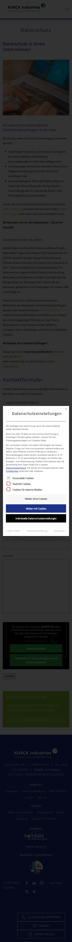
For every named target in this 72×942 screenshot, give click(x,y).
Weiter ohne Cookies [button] (36, 499)
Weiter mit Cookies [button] (36, 508)
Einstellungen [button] (12, 471)
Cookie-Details (13, 531)
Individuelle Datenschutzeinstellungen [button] (36, 518)
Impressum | (60, 531)
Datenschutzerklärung (16, 468)
